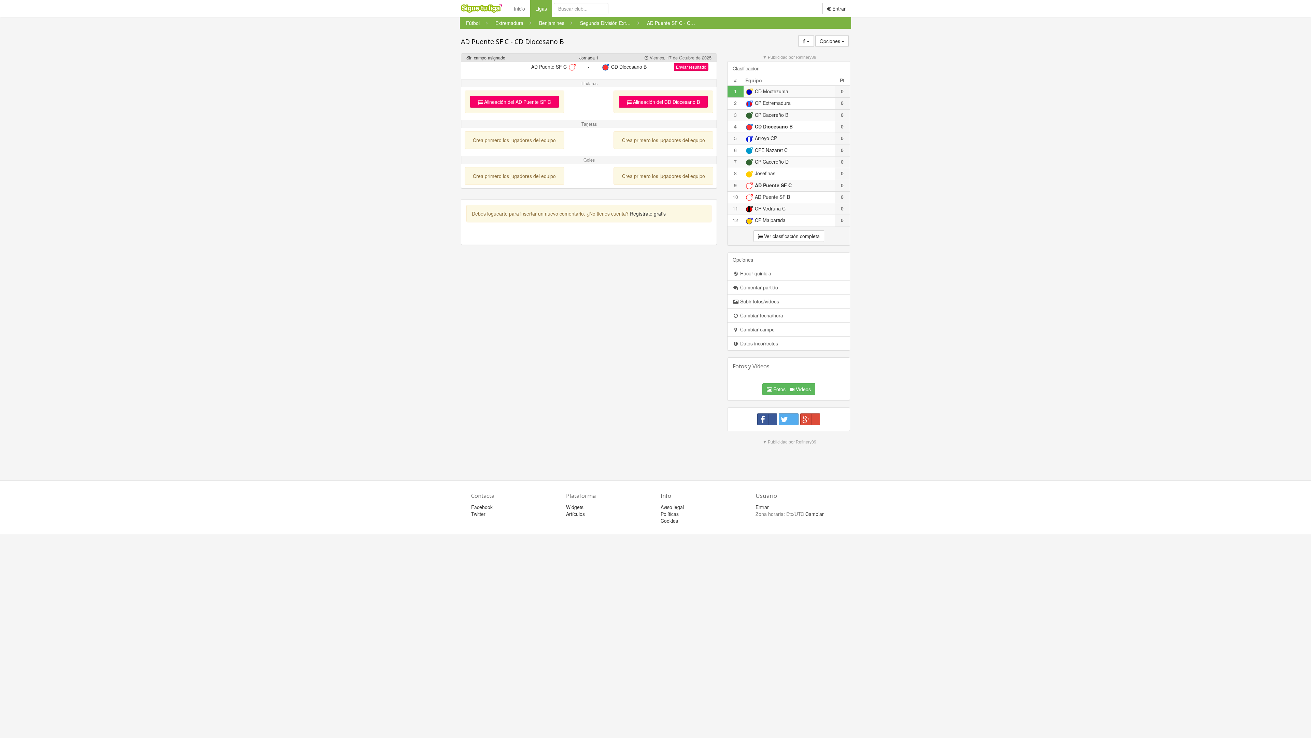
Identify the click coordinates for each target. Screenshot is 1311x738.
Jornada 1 (588, 58)
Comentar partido (758, 287)
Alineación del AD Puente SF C (517, 101)
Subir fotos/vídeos (759, 301)
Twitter (478, 513)
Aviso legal (672, 507)
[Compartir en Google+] (810, 419)
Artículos (575, 513)
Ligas (543, 8)
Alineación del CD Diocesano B (666, 101)
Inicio (519, 8)
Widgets (574, 507)
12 (735, 220)
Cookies (669, 520)
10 (735, 196)
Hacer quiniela (755, 273)
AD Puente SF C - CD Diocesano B (512, 41)
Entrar (838, 8)
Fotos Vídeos (791, 389)
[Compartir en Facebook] (767, 419)
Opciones (831, 41)
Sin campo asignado (485, 58)
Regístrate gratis (648, 213)
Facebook (482, 507)
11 (735, 208)
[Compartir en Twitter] (789, 419)
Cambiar (814, 513)
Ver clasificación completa (791, 236)
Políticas (670, 513)
